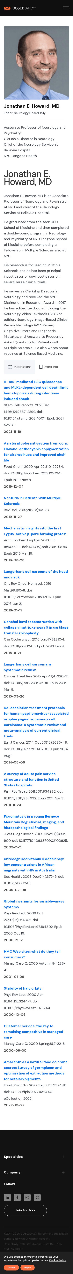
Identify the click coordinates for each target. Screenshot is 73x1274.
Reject (27, 1267)
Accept (11, 1267)
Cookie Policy (57, 1260)
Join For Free (25, 1210)
